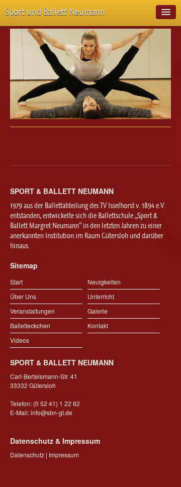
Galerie (97, 311)
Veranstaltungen (32, 311)
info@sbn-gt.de (51, 412)
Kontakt (97, 325)
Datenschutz (27, 454)
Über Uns (23, 296)
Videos (19, 340)
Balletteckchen (30, 325)
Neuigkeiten (104, 281)
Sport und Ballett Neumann (55, 12)
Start (16, 281)
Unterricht (100, 296)
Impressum (64, 454)
